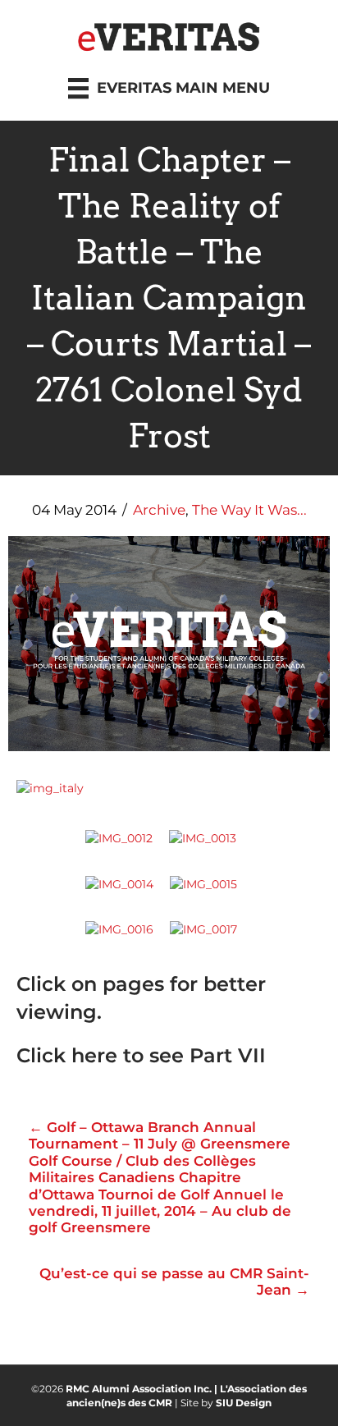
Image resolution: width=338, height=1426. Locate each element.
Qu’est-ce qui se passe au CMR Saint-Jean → (174, 1281)
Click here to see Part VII (141, 1055)
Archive (159, 510)
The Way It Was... (249, 510)
